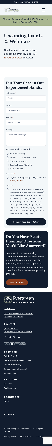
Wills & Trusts (16, 169)
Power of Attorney (18, 161)
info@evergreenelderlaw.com (18, 331)
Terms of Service (26, 436)
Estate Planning (17, 153)
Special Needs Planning (21, 165)
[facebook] (5, 337)
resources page (13, 57)
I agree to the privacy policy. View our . (28, 179)
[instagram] (10, 337)
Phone (9, 117)
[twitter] (14, 337)
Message (10, 130)
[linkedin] (19, 337)
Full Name (11, 93)
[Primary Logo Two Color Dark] (11, 9)
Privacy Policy (16, 180)
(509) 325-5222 (31, 2)
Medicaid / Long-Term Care (23, 157)
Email (9, 105)
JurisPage (40, 436)
